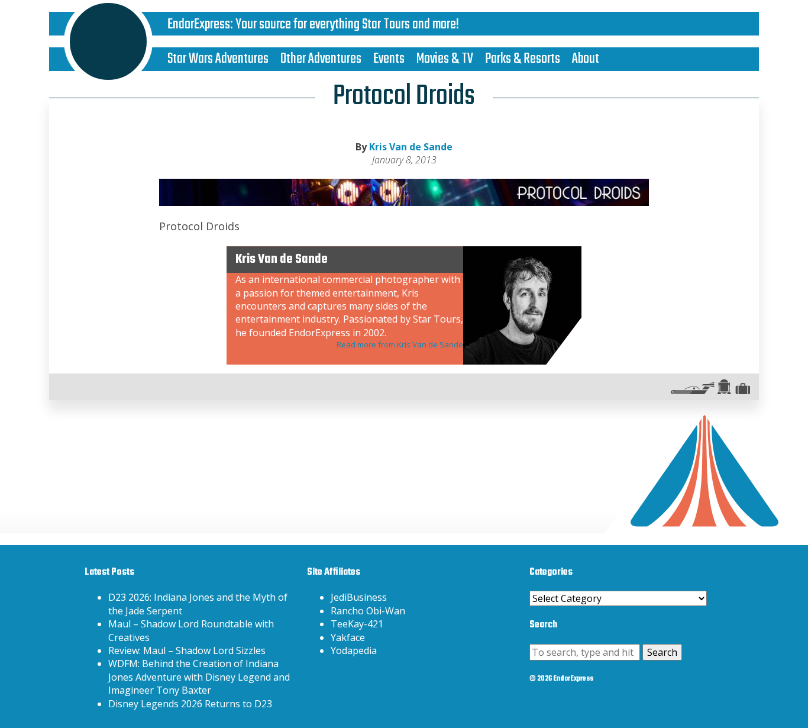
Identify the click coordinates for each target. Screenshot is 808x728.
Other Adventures (320, 58)
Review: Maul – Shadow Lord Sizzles (187, 650)
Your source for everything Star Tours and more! (347, 24)
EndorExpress (198, 24)
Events (389, 58)
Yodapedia (354, 650)
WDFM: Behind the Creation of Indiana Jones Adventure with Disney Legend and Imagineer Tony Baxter (199, 677)
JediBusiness (359, 597)
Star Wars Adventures (218, 58)
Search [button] (662, 652)
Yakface (348, 637)
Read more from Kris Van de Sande (400, 344)
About (585, 58)
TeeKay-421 (357, 623)
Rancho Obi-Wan (368, 610)
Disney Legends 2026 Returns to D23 (190, 703)
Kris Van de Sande (411, 146)
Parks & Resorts (522, 58)
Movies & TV (444, 58)
